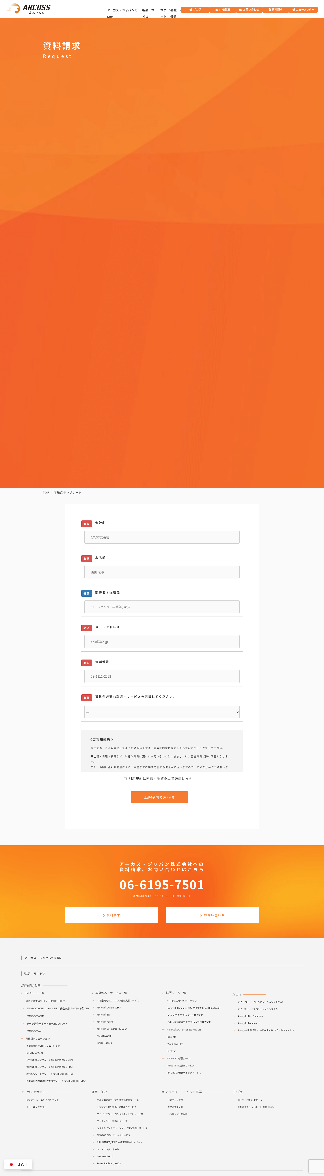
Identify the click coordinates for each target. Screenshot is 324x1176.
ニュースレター (305, 9)
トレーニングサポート (37, 1107)
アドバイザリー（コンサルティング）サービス (120, 1114)
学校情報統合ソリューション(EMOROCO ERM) (49, 1059)
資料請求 (277, 9)
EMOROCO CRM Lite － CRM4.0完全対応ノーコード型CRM (58, 1008)
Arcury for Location (247, 1023)
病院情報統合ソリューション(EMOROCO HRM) (49, 1066)
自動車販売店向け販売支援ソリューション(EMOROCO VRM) (56, 1081)
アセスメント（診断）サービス (112, 1121)
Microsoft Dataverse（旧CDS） (112, 1028)
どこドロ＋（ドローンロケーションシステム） (261, 1002)
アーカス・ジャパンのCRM (122, 13)
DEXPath (172, 1036)
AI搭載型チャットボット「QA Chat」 (256, 1107)
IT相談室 (224, 9)
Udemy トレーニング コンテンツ (42, 1099)
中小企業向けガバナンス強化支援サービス (118, 1000)
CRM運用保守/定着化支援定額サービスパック (119, 1142)
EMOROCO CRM (35, 1016)
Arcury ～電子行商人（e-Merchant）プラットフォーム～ (266, 1030)
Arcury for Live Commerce (250, 1016)
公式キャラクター (176, 1099)
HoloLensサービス (106, 1156)
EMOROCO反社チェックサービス (184, 1072)
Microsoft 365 (104, 1014)
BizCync (172, 1051)
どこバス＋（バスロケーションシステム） (259, 1009)
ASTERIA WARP (104, 1035)
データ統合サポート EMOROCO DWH (47, 1023)
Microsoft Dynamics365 (109, 1007)
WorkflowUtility (175, 1044)
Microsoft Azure (105, 1021)
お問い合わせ (251, 9)
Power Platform (104, 1042)
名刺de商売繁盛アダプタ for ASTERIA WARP (189, 1022)
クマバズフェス (175, 1107)
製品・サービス (150, 13)
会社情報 (173, 13)
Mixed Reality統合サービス (181, 1065)
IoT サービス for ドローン (250, 1099)
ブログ (197, 9)
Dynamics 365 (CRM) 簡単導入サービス (116, 1107)
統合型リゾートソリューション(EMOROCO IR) (49, 1073)
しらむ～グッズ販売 (177, 1114)
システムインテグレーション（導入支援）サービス (122, 1128)
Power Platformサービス (109, 1163)
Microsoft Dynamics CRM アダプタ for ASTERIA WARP (194, 1008)
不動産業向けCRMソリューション (43, 1045)
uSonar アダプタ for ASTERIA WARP (185, 1015)
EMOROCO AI (34, 1031)
